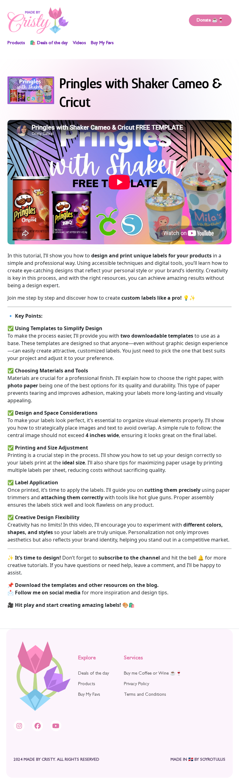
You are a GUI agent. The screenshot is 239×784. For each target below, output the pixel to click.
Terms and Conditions (145, 695)
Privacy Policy (136, 684)
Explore (87, 658)
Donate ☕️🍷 (210, 20)
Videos (79, 43)
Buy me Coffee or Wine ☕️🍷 (153, 673)
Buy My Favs (102, 43)
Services (133, 658)
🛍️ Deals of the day (49, 43)
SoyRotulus (212, 760)
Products (16, 43)
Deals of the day (93, 673)
